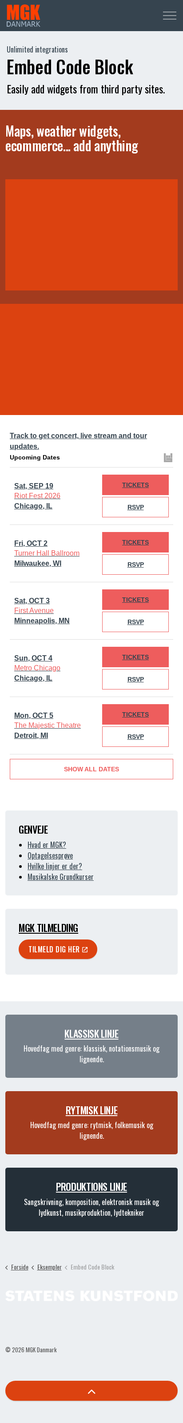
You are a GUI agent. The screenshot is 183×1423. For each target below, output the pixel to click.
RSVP (135, 507)
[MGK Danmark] (23, 15)
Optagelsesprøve (50, 855)
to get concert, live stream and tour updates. (78, 441)
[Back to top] (91, 1391)
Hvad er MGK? (47, 844)
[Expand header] (169, 15)
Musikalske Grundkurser (61, 876)
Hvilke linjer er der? (55, 866)
